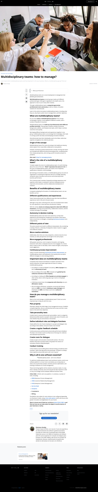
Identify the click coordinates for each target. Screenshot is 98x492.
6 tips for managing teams (43, 157)
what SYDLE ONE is (59, 402)
